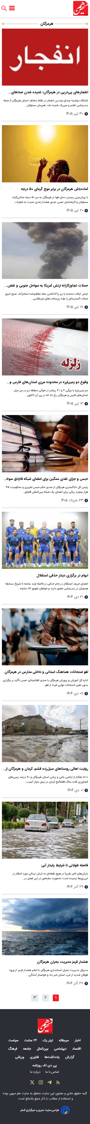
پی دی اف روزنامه (45, 1065)
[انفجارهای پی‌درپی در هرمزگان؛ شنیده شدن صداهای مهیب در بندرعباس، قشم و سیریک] (45, 57)
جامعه (27, 1049)
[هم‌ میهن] (45, 1026)
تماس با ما (52, 1072)
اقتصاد (77, 1049)
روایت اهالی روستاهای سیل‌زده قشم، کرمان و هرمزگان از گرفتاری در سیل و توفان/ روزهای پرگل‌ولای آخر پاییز (47, 769)
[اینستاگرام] (40, 1083)
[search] (4, 8)
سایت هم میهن (19, 1093)
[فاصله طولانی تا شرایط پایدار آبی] (45, 830)
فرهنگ (13, 1049)
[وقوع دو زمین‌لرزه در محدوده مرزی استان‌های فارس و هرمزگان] (45, 346)
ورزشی (20, 1057)
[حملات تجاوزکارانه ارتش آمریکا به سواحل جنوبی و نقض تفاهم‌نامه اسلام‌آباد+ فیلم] (45, 250)
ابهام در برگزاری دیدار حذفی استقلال (62, 576)
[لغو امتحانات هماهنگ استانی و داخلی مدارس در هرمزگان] (45, 636)
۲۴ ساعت (31, 1040)
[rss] (58, 1083)
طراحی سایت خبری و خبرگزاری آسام (39, 1110)
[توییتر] (32, 1083)
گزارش (70, 1057)
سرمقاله (64, 1040)
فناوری (35, 1057)
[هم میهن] (80, 8)
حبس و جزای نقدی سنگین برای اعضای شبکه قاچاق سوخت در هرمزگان (45, 479)
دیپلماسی (60, 1049)
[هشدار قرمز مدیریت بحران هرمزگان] (45, 926)
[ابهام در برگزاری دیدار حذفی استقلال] (45, 540)
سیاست (13, 1040)
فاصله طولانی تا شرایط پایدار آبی (64, 865)
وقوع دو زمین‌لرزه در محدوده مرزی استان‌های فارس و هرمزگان (49, 382)
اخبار (78, 1040)
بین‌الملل (43, 1049)
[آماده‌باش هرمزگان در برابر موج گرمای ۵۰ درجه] (45, 153)
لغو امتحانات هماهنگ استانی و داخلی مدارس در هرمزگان (46, 672)
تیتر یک (48, 1040)
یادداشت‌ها (52, 1057)
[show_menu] (12, 8)
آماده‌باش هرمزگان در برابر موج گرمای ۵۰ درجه (54, 189)
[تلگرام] (49, 1083)
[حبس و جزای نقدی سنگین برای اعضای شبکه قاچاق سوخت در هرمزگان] (45, 443)
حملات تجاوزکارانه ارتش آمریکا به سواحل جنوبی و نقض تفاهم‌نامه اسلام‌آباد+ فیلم (47, 286)
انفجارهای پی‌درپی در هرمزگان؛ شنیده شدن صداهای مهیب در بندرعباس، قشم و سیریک (49, 92)
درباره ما (36, 1072)
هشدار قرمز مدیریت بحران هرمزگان (62, 962)
